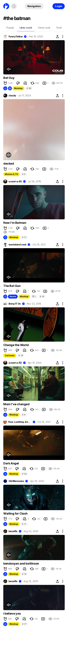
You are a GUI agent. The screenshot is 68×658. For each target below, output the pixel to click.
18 (20, 355)
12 (24, 574)
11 (24, 524)
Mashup (18, 88)
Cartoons (10, 355)
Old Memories (16, 481)
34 (24, 473)
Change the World (16, 345)
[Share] (57, 37)
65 (29, 88)
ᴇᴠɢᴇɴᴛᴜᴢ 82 (15, 181)
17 (24, 237)
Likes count (26, 27)
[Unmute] (8, 69)
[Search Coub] (14, 6)
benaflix (13, 531)
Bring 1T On (15, 304)
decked (8, 163)
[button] (5, 83)
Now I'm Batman (14, 222)
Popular (10, 27)
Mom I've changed (16, 404)
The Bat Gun (12, 286)
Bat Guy (8, 78)
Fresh (59, 27)
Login (58, 6)
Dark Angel (11, 463)
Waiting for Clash (15, 513)
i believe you (12, 613)
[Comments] (25, 83)
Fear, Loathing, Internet (19, 422)
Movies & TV (11, 174)
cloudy (12, 95)
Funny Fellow (16, 36)
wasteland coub (17, 244)
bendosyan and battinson (21, 563)
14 (42, 296)
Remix (13, 296)
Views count (44, 27)
